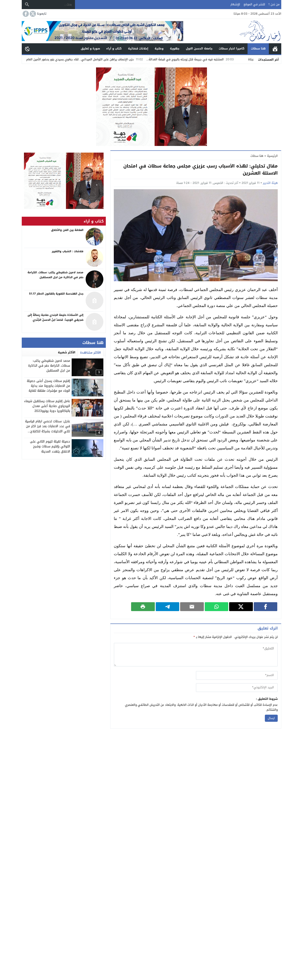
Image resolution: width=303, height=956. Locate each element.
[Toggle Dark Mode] (27, 48)
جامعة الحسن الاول (199, 48)
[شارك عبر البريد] (192, 606)
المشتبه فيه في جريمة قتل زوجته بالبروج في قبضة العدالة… (217, 59)
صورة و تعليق (90, 48)
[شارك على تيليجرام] (167, 606)
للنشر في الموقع (254, 4)
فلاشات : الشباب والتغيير (67, 251)
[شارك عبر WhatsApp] (216, 606)
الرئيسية (275, 48)
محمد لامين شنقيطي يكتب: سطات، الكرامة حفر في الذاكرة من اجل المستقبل (49, 366)
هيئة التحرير (270, 183)
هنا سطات (258, 48)
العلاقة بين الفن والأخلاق (67, 230)
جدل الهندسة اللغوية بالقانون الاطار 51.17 (56, 293)
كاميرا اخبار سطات (231, 48)
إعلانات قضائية (138, 48)
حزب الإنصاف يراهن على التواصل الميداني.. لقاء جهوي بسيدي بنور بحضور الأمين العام (111, 59)
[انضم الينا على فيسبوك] (25, 14)
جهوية (174, 48)
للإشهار (235, 4)
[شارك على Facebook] (265, 606)
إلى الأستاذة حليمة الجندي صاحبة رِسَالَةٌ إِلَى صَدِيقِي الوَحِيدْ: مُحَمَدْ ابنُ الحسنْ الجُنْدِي (55, 318)
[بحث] (27, 4)
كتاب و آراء (114, 48)
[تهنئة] (64, 181)
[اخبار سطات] (232, 31)
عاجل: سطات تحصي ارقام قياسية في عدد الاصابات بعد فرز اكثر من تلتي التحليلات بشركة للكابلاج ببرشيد (47, 428)
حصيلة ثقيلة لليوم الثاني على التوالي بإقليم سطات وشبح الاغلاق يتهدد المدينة (50, 446)
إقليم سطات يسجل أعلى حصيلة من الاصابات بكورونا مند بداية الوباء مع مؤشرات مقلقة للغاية (48, 386)
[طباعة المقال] (143, 606)
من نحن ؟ (273, 4)
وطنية (159, 48)
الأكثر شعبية (66, 352)
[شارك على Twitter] (241, 606)
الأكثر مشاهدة (90, 352)
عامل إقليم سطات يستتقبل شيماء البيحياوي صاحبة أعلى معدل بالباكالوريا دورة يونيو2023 (47, 406)
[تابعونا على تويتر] (32, 14)
